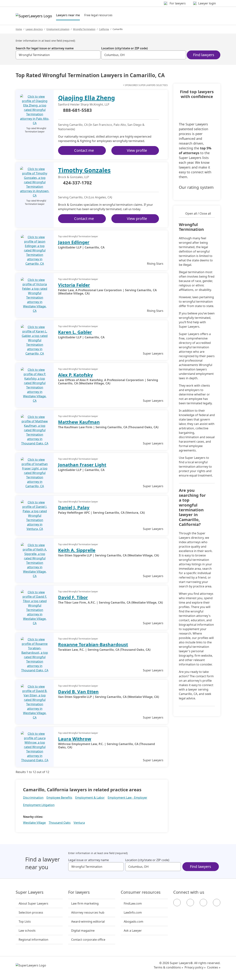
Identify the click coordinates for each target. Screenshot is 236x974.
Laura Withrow (74, 739)
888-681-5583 (77, 110)
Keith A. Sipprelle (76, 550)
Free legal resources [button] (98, 15)
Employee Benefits (59, 798)
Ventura (79, 823)
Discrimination (33, 798)
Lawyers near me (68, 15)
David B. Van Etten (78, 692)
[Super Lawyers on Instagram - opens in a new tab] (190, 902)
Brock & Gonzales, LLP (73, 177)
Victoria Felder (74, 285)
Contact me (84, 150)
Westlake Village (34, 823)
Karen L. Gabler (75, 332)
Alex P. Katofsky (75, 375)
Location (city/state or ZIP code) (124, 48)
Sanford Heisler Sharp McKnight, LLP (83, 104)
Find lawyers (203, 54)
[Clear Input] (96, 55)
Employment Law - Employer (127, 798)
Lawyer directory (34, 29)
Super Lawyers (30, 892)
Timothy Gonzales (84, 170)
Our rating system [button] (196, 187)
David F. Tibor (73, 597)
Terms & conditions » (168, 967)
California (104, 29)
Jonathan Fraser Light (82, 465)
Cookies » (213, 967)
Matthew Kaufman (79, 422)
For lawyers (79, 892)
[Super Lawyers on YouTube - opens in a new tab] (203, 902)
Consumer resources (141, 892)
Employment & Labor (90, 798)
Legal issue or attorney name (88, 860)
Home (19, 29)
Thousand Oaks (60, 823)
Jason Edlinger (73, 242)
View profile (137, 150)
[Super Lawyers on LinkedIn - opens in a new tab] (216, 902)
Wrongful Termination (84, 29)
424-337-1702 (77, 183)
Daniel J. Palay (73, 507)
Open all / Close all (198, 213)
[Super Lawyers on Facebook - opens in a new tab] (177, 902)
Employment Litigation (57, 29)
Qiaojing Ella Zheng (86, 98)
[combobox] (58, 54)
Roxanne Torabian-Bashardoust (93, 644)
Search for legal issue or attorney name (45, 48)
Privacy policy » (195, 967)
